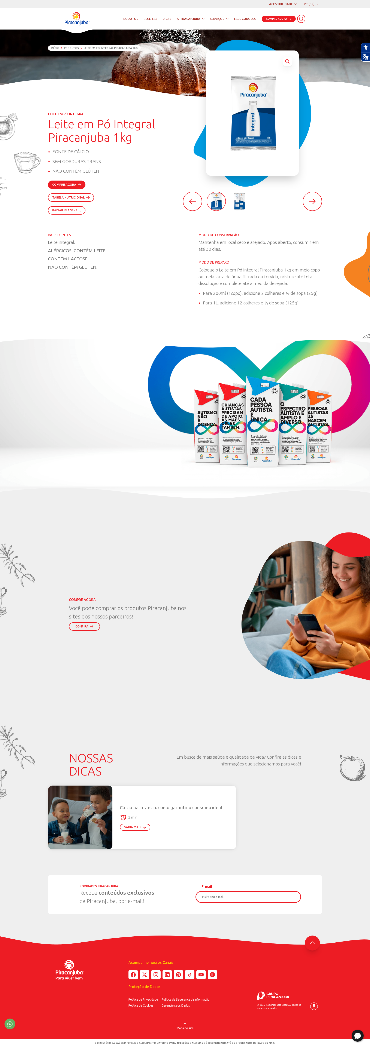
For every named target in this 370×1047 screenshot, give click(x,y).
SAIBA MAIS (132, 827)
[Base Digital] (314, 1006)
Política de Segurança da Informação (185, 999)
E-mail (206, 887)
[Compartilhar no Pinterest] (178, 974)
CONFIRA (81, 626)
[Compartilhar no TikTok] (189, 974)
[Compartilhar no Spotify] (212, 974)
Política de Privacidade (143, 999)
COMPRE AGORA (276, 18)
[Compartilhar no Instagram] (156, 974)
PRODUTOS (129, 19)
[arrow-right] (312, 201)
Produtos (71, 48)
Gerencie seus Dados (176, 1005)
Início (55, 48)
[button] (358, 1036)
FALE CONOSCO (245, 19)
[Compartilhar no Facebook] (133, 974)
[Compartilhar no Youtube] (201, 974)
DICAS (167, 19)
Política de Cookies (141, 1005)
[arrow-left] (192, 201)
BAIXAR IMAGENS (64, 210)
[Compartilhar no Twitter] (144, 974)
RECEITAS (150, 19)
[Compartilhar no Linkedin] (167, 974)
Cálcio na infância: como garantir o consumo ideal (171, 807)
